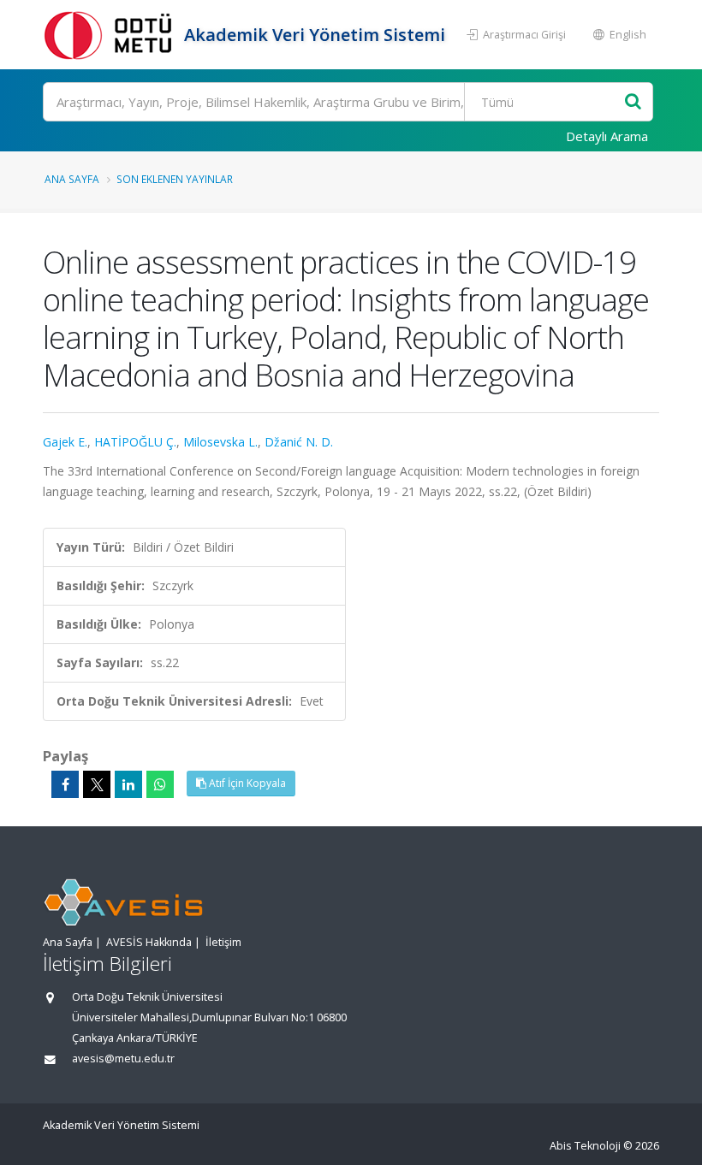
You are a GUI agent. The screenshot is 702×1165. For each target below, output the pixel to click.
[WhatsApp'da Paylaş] (160, 784)
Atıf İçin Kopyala (246, 783)
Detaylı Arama (607, 136)
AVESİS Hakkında (149, 942)
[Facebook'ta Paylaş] (65, 784)
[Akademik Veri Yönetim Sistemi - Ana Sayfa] (111, 34)
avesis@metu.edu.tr (123, 1058)
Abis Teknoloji (585, 1145)
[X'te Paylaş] (96, 784)
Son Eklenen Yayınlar (174, 179)
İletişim (223, 942)
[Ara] (633, 102)
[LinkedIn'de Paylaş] (128, 784)
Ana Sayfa (72, 179)
